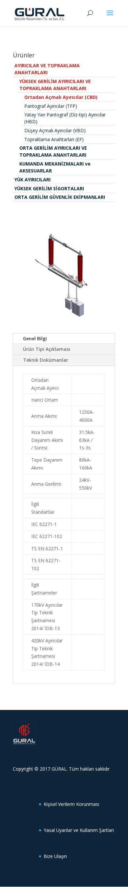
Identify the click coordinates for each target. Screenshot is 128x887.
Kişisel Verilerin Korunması (71, 804)
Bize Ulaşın (55, 856)
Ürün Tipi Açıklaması (46, 349)
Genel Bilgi (35, 338)
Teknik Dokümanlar (45, 360)
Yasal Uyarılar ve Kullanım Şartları (79, 830)
